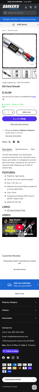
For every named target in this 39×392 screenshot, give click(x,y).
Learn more (30, 2)
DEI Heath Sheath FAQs (16, 210)
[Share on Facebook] (14, 142)
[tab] (7, 149)
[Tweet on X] (9, 142)
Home (4, 30)
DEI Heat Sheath (13, 30)
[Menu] (35, 7)
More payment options (19, 124)
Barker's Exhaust (12, 387)
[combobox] (19, 12)
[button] (30, 7)
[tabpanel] (19, 197)
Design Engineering (8, 83)
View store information (13, 136)
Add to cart (26, 112)
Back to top (19, 294)
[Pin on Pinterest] (18, 142)
